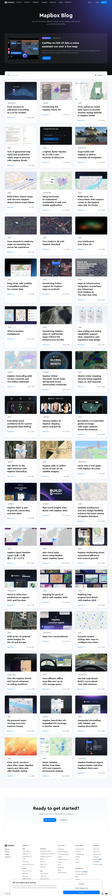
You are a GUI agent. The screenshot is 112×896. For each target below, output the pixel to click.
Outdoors (60, 862)
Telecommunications (63, 859)
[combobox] (99, 75)
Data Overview (44, 873)
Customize (81, 883)
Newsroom (96, 857)
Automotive (61, 849)
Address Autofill (27, 878)
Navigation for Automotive (47, 853)
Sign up (104, 2)
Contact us (8, 857)
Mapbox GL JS (26, 853)
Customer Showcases (81, 874)
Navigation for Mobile (45, 856)
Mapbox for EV (44, 864)
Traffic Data (43, 876)
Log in (97, 2)
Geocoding (25, 876)
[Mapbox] (9, 2)
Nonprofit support (98, 864)
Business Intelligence (63, 851)
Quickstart (78, 851)
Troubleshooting (79, 854)
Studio (24, 859)
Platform (77, 857)
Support (7, 854)
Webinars (77, 879)
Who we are (96, 849)
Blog (76, 876)
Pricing (7, 851)
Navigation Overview (45, 851)
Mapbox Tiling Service (28, 864)
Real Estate (61, 867)
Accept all (81, 892)
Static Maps (26, 861)
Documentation (79, 849)
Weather (60, 857)
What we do (96, 851)
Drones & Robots (62, 872)
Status (77, 859)
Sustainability (96, 861)
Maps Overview (27, 851)
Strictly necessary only (81, 888)
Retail (59, 864)
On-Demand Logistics (63, 854)
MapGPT (42, 859)
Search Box (25, 873)
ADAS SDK (43, 867)
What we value (97, 854)
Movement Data (44, 878)
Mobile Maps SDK (27, 856)
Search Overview (27, 871)
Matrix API (42, 861)
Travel (59, 870)
